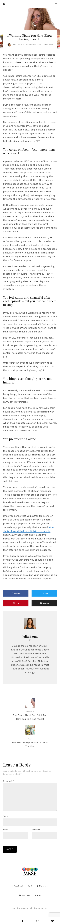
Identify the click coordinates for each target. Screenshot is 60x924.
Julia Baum (17, 45)
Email (5, 829)
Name (5, 816)
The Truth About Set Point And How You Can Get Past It (30, 715)
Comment (8, 781)
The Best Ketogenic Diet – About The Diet (30, 743)
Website (36, 829)
